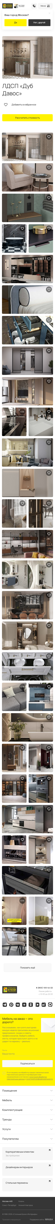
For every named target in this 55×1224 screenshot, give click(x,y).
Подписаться (27, 1063)
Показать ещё (27, 967)
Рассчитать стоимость (27, 117)
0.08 (22, 411)
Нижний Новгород (25, 1205)
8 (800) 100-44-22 (34, 6)
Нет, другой (39, 22)
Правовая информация (11, 1219)
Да (15, 22)
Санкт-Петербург (9, 1205)
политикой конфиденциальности (39, 1079)
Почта (4, 1050)
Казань (21, 1201)
